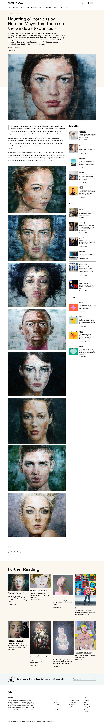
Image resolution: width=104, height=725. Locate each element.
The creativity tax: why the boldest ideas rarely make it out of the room (87, 149)
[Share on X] (10, 551)
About (55, 700)
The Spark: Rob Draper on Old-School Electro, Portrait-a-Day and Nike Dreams (87, 307)
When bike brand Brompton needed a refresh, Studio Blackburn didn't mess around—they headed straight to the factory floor (87, 270)
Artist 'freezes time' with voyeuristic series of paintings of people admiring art (85, 612)
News (81, 187)
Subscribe (83, 3)
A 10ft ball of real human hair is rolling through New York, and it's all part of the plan (87, 213)
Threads (86, 709)
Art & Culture (20, 13)
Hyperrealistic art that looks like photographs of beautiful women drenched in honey (17, 645)
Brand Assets (57, 709)
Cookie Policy (72, 704)
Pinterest (86, 711)
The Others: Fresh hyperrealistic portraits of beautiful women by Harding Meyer (17, 599)
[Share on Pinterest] (14, 551)
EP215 (81, 316)
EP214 (81, 331)
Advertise (56, 708)
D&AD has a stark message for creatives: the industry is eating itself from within (87, 242)
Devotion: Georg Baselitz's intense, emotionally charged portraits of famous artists (62, 661)
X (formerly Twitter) (89, 706)
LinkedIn (86, 708)
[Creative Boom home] (15, 3)
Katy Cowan (17, 47)
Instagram (86, 700)
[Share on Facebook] (19, 551)
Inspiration (11, 13)
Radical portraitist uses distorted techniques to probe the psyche (40, 660)
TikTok (85, 702)
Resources (82, 158)
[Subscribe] (94, 679)
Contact (56, 702)
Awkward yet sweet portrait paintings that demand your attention (39, 595)
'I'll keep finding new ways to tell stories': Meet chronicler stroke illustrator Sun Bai (87, 135)
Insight (82, 172)
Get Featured (57, 706)
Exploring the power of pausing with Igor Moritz (85, 656)
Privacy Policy (72, 702)
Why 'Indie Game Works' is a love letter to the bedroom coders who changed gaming (86, 163)
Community (57, 704)
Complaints (72, 706)
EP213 (81, 346)
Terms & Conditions (74, 700)
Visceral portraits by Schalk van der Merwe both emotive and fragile (63, 602)
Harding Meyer (14, 33)
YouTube (86, 704)
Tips (81, 145)
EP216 (81, 302)
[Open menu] (95, 3)
